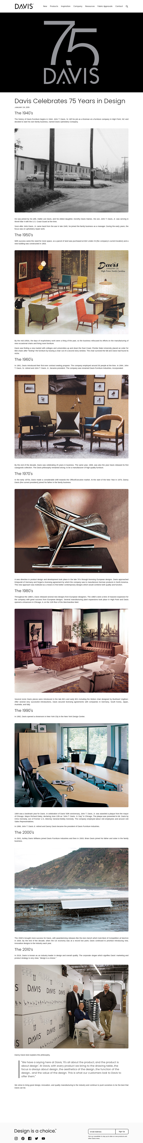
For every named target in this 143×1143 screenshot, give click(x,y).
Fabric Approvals (105, 6)
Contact (119, 6)
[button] (54, 6)
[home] (28, 6)
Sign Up (122, 1131)
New (45, 6)
